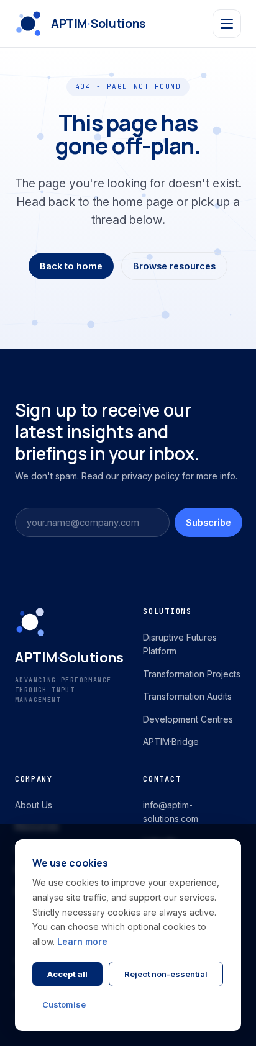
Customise (64, 1004)
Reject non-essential (166, 974)
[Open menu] (227, 23)
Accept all (67, 974)
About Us (33, 805)
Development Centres (188, 719)
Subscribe (208, 522)
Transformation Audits (187, 696)
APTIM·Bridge (171, 741)
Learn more (82, 941)
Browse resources (174, 266)
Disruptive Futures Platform (180, 644)
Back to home (71, 266)
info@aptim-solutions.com (170, 812)
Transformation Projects (191, 674)
